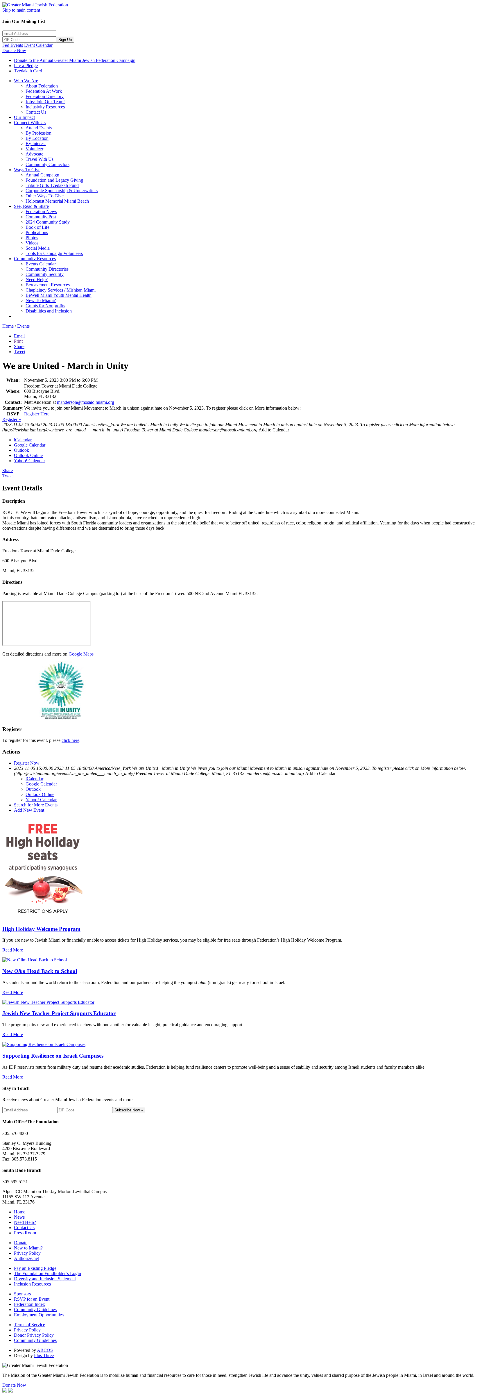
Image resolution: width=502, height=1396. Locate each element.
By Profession (38, 133)
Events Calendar (41, 263)
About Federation (42, 85)
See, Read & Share (31, 206)
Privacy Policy (27, 1253)
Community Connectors (47, 164)
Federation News (41, 211)
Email (19, 335)
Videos (32, 242)
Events (23, 326)
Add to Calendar (274, 429)
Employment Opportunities (39, 1314)
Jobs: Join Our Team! (45, 101)
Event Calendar (38, 45)
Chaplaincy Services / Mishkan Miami (61, 290)
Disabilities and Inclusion (49, 310)
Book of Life (37, 227)
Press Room (25, 1232)
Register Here (36, 413)
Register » (11, 419)
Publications (37, 232)
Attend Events (39, 127)
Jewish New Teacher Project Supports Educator (59, 1013)
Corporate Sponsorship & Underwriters (62, 190)
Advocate (34, 153)
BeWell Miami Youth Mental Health (59, 295)
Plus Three (44, 1355)
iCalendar (23, 439)
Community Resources (35, 258)
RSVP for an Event (31, 1299)
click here (70, 740)
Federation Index (29, 1304)
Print (18, 341)
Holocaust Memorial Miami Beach (57, 201)
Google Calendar (29, 444)
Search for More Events (36, 804)
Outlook (21, 450)
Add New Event (29, 810)
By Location (37, 138)
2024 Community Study (48, 221)
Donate (20, 1242)
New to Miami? (28, 1247)
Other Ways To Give (45, 195)
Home (8, 326)
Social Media (38, 248)
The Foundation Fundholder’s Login (47, 1273)
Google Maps (81, 653)
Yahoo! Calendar (29, 460)
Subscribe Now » (128, 1110)
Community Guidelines (35, 1309)
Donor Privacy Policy (34, 1335)
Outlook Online (28, 455)
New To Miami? (41, 300)
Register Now (27, 763)
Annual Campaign (42, 174)
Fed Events (12, 45)
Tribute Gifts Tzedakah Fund (52, 185)
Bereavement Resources (48, 284)
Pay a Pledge (26, 65)
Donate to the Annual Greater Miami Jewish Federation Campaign (74, 60)
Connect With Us (30, 122)
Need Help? (37, 279)
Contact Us (36, 112)
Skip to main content (21, 10)
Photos (32, 237)
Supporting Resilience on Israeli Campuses (52, 1056)
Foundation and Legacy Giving (54, 180)
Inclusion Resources (32, 1283)
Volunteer (34, 148)
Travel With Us (39, 159)
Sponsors (22, 1293)
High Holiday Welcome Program (41, 929)
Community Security (45, 274)
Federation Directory (45, 96)
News (19, 1217)
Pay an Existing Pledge (35, 1268)
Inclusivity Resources (45, 106)
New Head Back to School (39, 971)
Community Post (41, 216)
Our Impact (24, 117)
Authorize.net (26, 1258)
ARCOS (45, 1350)
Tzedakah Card (28, 70)
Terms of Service (29, 1324)
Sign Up (65, 40)
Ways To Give (27, 169)
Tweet (19, 351)
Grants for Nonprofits (45, 305)
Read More (12, 949)
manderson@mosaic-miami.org (85, 402)
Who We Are (26, 80)
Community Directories (47, 269)
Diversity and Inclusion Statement (45, 1278)
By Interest (36, 143)
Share (19, 346)
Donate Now (14, 50)
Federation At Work (44, 91)
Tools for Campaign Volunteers (54, 253)
